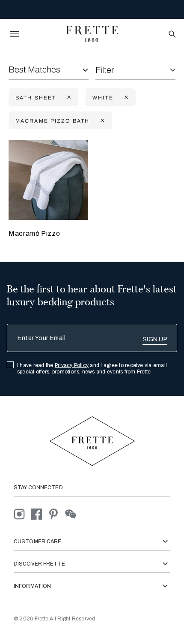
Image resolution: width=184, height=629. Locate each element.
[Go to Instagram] (22, 513)
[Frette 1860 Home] (92, 33)
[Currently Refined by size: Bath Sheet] (68, 97)
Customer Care (38, 542)
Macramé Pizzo (34, 233)
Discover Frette (39, 564)
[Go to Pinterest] (56, 513)
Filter (104, 70)
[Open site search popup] (171, 34)
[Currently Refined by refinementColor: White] (125, 97)
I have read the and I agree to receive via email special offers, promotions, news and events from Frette (92, 368)
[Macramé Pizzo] (48, 180)
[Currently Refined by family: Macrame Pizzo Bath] (101, 120)
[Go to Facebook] (39, 513)
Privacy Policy (72, 365)
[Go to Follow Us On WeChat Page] (73, 513)
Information (32, 586)
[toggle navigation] (15, 34)
